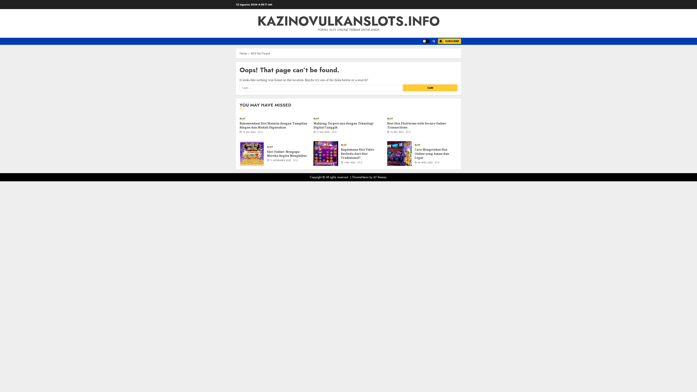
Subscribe (452, 41)
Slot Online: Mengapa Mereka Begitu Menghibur (287, 154)
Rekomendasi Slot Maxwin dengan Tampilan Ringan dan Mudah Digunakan (273, 125)
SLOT (243, 118)
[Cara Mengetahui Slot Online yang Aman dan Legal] (399, 153)
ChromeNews (360, 177)
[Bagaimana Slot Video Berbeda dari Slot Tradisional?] (325, 153)
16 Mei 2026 (397, 132)
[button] (434, 41)
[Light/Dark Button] (426, 41)
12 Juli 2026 (249, 132)
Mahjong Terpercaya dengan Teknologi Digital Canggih (343, 125)
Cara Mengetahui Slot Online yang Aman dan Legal (432, 154)
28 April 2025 (425, 162)
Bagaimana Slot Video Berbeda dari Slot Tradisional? (357, 154)
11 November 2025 (280, 160)
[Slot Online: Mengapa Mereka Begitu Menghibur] (252, 153)
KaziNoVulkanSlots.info (348, 21)
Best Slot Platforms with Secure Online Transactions (416, 125)
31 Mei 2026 (323, 132)
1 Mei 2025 (349, 162)
